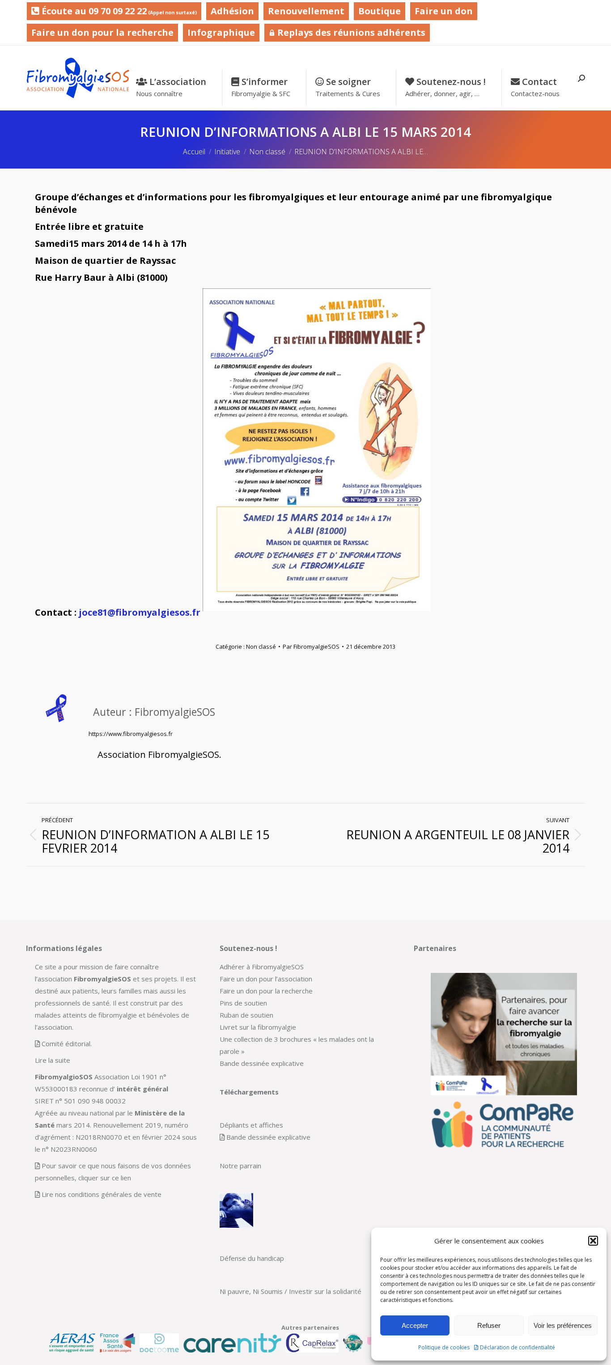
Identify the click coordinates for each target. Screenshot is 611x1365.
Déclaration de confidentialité (517, 1347)
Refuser (489, 1325)
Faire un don (444, 11)
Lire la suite (52, 1060)
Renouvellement (306, 11)
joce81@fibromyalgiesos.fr (139, 612)
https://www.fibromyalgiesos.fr (131, 734)
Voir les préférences (563, 1325)
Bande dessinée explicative (262, 1063)
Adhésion (232, 11)
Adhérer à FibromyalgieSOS (262, 966)
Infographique (221, 32)
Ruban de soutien (246, 1014)
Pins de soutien (243, 1002)
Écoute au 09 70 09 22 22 (118, 11)
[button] (593, 1240)
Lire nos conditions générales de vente (101, 1194)
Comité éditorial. (67, 1043)
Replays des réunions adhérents (350, 32)
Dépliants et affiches (251, 1124)
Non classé (261, 646)
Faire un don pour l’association (266, 978)
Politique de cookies (444, 1347)
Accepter (415, 1325)
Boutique (379, 11)
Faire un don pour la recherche (102, 32)
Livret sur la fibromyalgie (258, 1027)
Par (311, 646)
